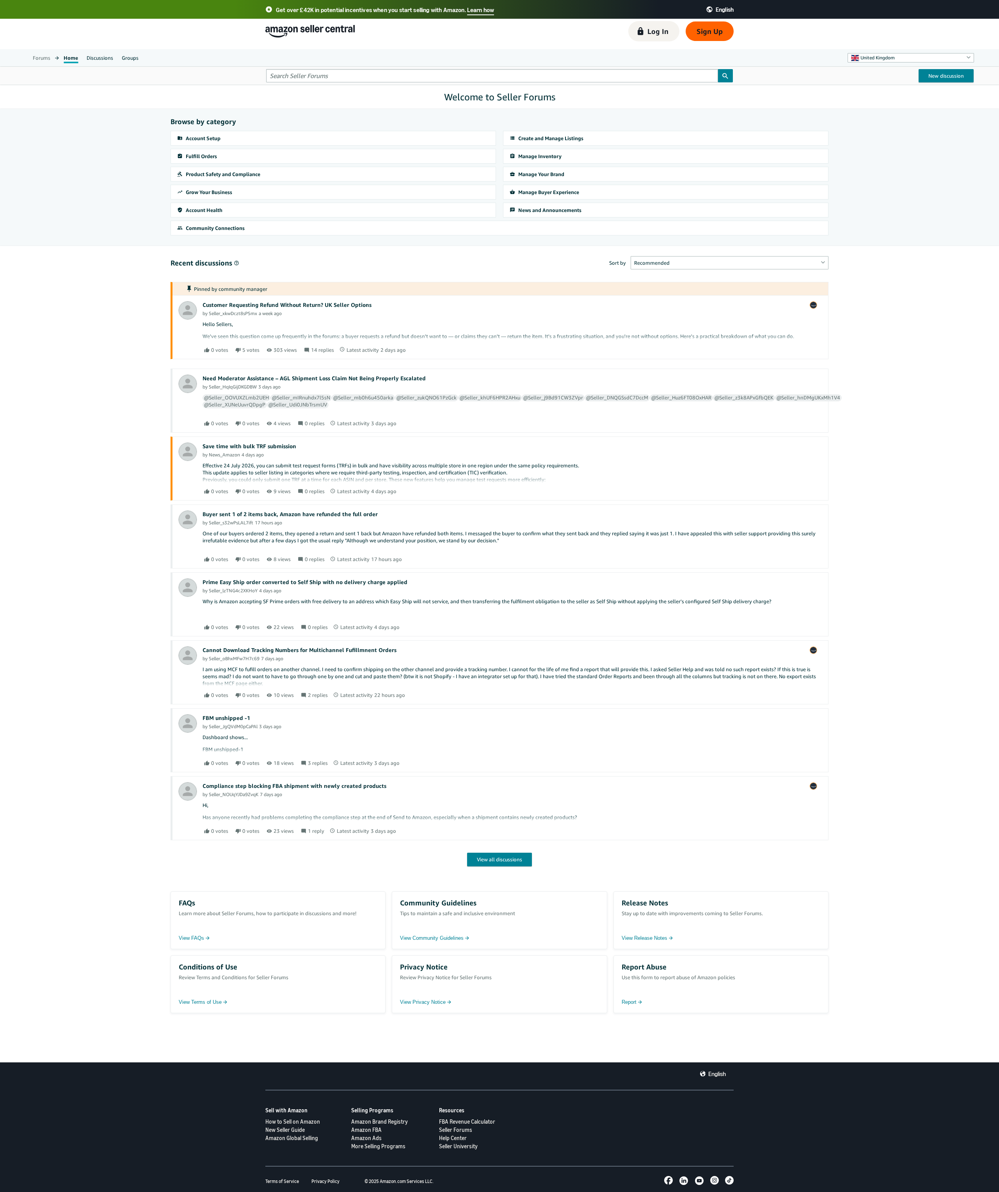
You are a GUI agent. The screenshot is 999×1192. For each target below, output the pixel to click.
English (717, 1074)
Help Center (453, 1138)
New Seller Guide (285, 1129)
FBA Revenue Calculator (467, 1121)
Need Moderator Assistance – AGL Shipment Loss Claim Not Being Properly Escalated (314, 378)
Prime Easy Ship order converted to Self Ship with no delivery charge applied (305, 582)
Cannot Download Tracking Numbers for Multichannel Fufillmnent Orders (299, 650)
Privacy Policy (325, 1181)
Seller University (458, 1146)
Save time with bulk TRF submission (249, 446)
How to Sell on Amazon (292, 1121)
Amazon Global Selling (291, 1138)
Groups (130, 58)
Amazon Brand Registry (379, 1121)
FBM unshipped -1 (226, 717)
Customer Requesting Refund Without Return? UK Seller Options (287, 304)
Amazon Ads (366, 1138)
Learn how (480, 10)
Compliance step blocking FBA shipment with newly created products (294, 785)
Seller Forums (455, 1129)
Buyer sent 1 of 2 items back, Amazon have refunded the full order (290, 514)
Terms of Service (282, 1181)
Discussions (100, 58)
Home (71, 58)
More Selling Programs (378, 1146)
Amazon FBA (366, 1129)
